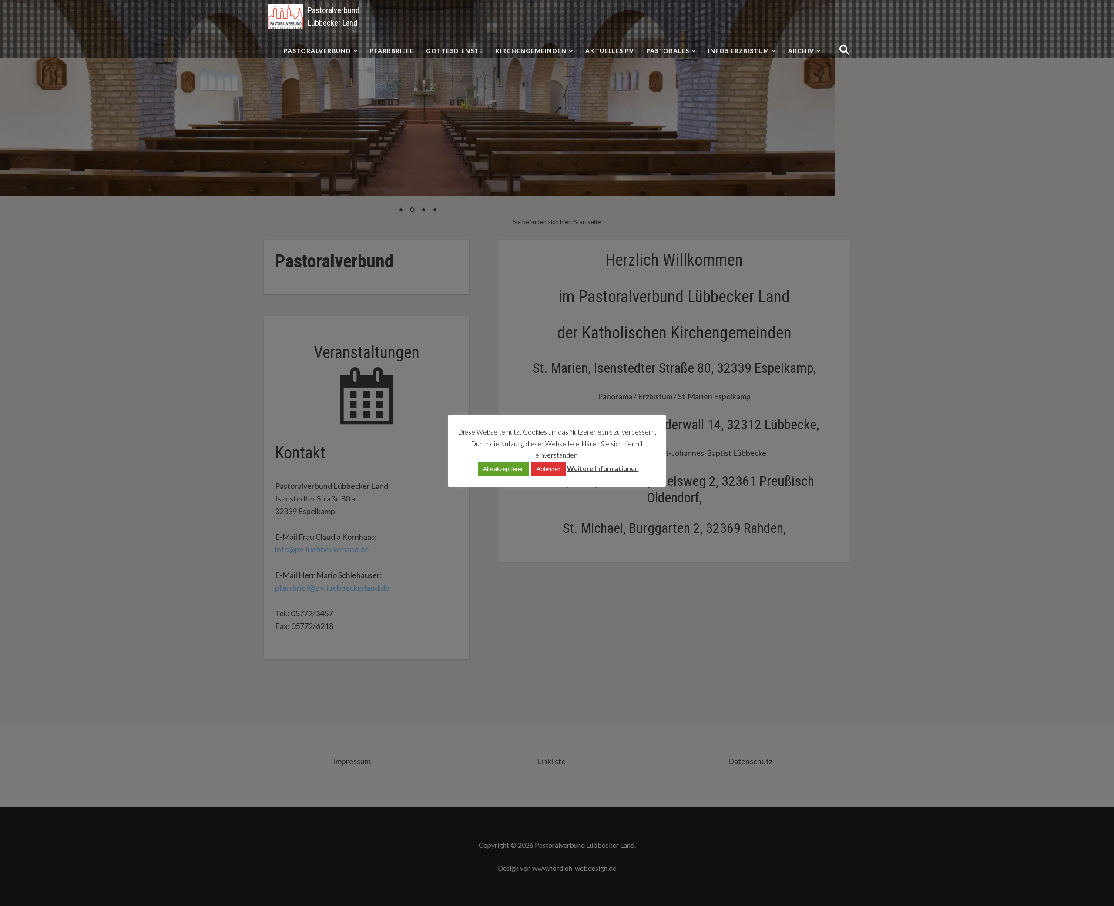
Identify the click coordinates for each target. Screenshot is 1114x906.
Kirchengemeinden (531, 50)
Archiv (801, 50)
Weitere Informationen (603, 468)
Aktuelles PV (609, 50)
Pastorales (667, 50)
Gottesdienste (454, 50)
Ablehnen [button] (548, 468)
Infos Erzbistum (738, 50)
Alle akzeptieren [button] (503, 468)
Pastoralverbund (317, 50)
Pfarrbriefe (392, 50)
